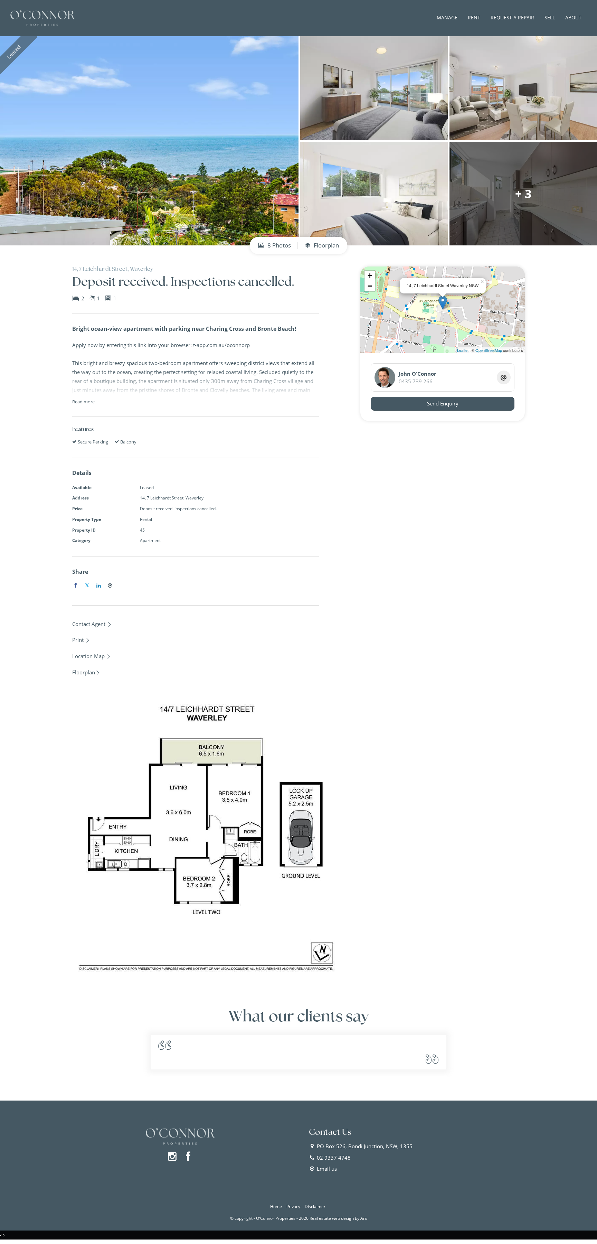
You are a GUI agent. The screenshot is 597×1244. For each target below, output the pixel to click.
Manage (447, 17)
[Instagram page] (173, 1156)
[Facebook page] (188, 1156)
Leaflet (462, 350)
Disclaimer (315, 1206)
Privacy (293, 1206)
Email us (327, 1168)
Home (276, 1206)
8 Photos (278, 245)
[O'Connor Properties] (42, 17)
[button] (81, 640)
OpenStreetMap (488, 350)
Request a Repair (512, 17)
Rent (474, 17)
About (573, 17)
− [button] (370, 286)
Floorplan (325, 245)
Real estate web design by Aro (338, 1218)
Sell (549, 17)
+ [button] (370, 275)
